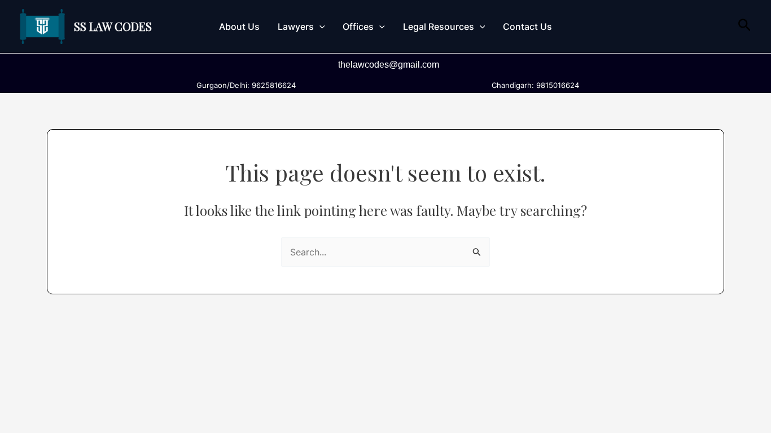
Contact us (527, 26)
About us (239, 26)
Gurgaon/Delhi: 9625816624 (244, 85)
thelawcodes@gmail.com (388, 64)
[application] (319, 26)
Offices (358, 26)
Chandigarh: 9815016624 (533, 85)
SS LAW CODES (113, 26)
